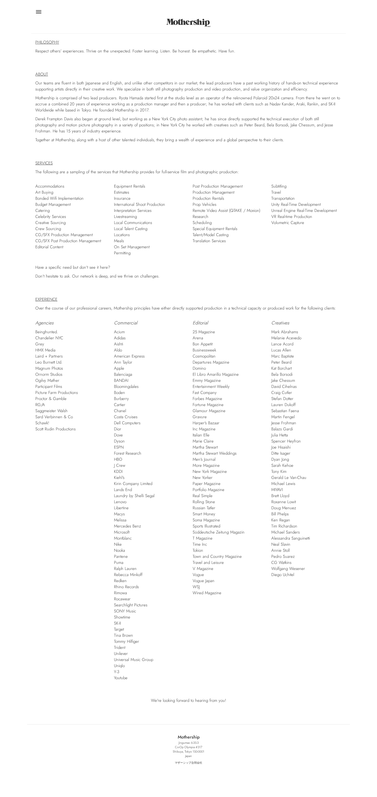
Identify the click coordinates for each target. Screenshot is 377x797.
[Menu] (38, 13)
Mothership (188, 22)
